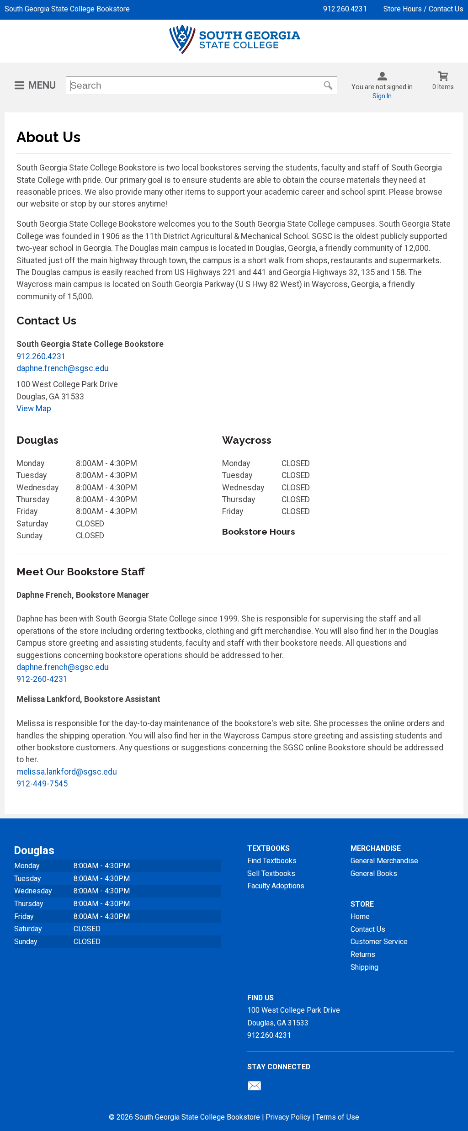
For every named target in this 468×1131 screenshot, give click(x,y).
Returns (363, 954)
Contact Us (368, 929)
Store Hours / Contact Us (423, 9)
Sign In (382, 96)
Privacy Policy (288, 1117)
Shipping (364, 967)
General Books (374, 873)
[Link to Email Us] (254, 1088)
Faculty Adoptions (275, 885)
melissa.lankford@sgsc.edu (66, 771)
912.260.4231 (345, 9)
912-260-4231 (42, 679)
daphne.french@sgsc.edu (62, 368)
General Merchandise (384, 860)
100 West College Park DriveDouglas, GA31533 (293, 1016)
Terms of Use (337, 1117)
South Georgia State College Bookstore (67, 9)
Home (360, 916)
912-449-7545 (42, 783)
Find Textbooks (272, 860)
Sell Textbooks (271, 873)
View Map (33, 408)
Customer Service (379, 941)
